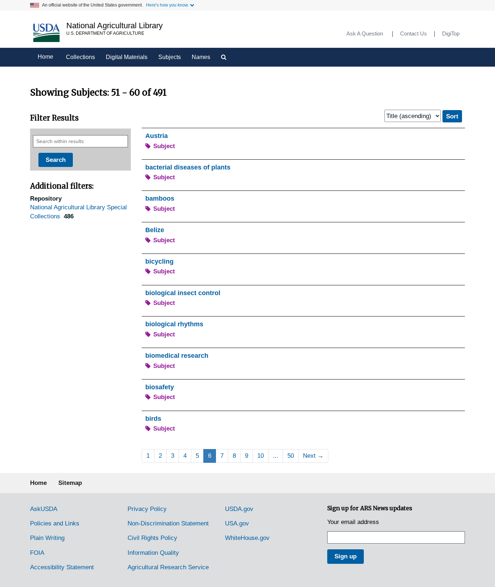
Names (201, 57)
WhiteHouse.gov (247, 537)
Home (45, 57)
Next (313, 455)
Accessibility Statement (62, 567)
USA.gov (237, 523)
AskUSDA (43, 509)
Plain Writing (47, 537)
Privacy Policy (147, 509)
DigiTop (450, 34)
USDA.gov (239, 509)
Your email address (353, 522)
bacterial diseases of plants (187, 167)
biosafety (159, 387)
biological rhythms (174, 324)
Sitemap (70, 482)
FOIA (37, 552)
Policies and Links (54, 523)
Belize (154, 230)
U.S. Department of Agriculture (105, 33)
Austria (156, 135)
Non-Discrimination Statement (168, 523)
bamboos (159, 198)
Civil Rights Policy (152, 537)
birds (153, 418)
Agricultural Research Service (168, 567)
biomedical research (176, 355)
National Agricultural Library (114, 25)
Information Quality (153, 552)
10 (260, 455)
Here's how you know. (167, 5)
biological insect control (182, 293)
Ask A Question (364, 34)
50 (290, 455)
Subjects (169, 57)
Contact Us (413, 34)
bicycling (159, 261)
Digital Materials (126, 57)
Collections (80, 57)
